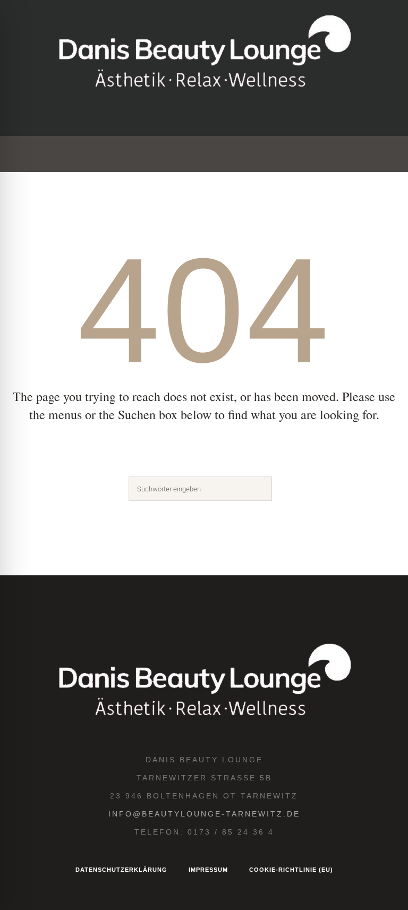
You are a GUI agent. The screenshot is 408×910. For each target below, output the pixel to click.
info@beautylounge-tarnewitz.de (204, 814)
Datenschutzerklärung (121, 869)
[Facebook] (186, 115)
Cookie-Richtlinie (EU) (291, 869)
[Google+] (212, 115)
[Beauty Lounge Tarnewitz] (204, 53)
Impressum (208, 869)
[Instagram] (161, 115)
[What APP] (263, 115)
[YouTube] (237, 115)
